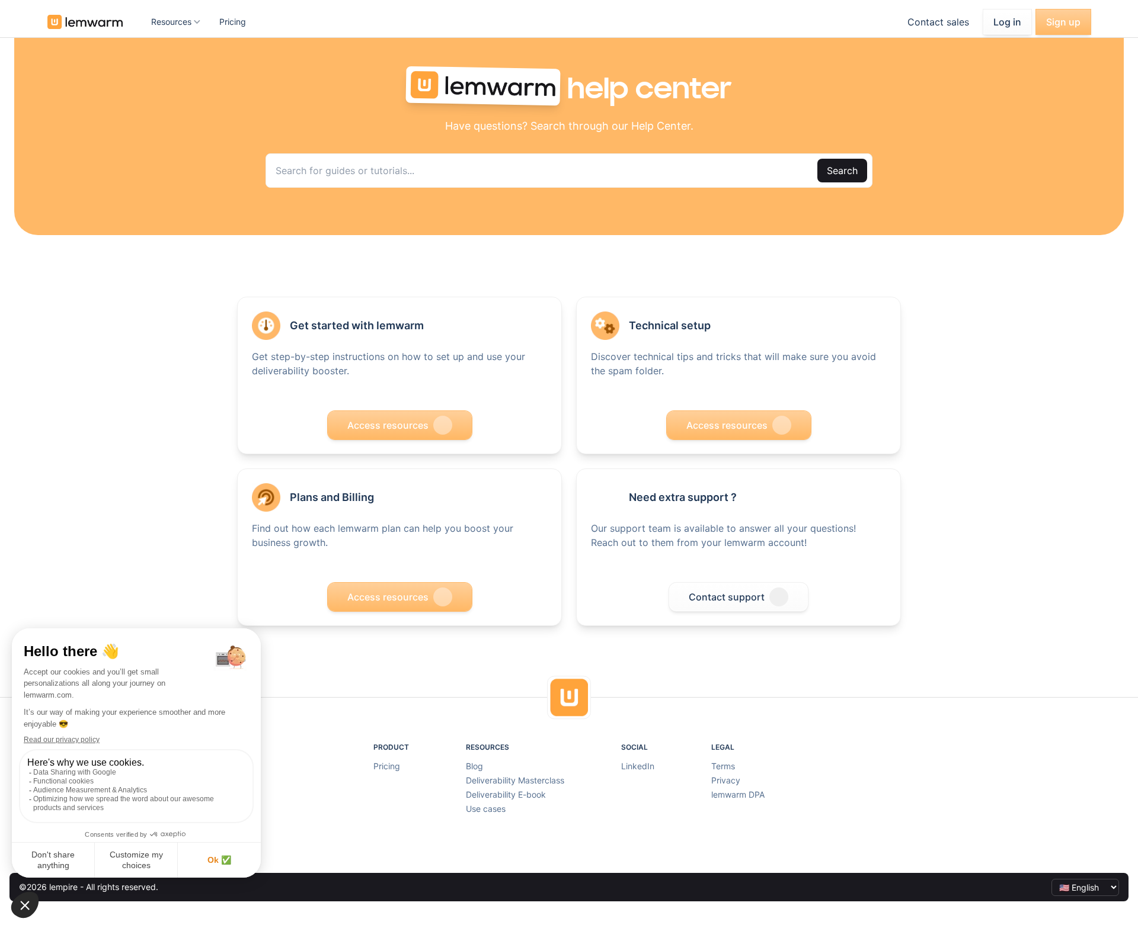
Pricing (232, 22)
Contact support (727, 597)
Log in (1007, 22)
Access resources (388, 425)
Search (842, 170)
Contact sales (938, 22)
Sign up (1063, 22)
